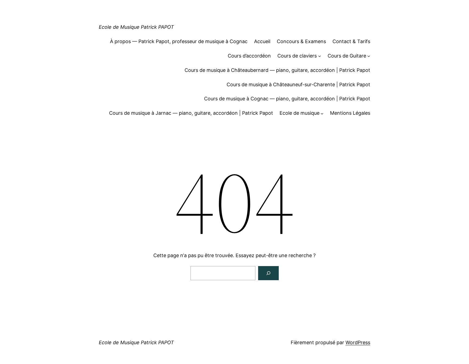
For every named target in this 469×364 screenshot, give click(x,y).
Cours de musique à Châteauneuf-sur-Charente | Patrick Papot (298, 84)
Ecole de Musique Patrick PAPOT (136, 27)
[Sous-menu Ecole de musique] (322, 113)
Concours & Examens (301, 41)
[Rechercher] (268, 273)
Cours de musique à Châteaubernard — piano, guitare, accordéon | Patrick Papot (277, 70)
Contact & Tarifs (351, 41)
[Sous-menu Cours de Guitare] (368, 56)
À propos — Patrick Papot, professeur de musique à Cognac (179, 41)
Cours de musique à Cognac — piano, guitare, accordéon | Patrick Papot (287, 98)
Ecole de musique (299, 113)
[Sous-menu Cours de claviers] (319, 56)
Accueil (262, 41)
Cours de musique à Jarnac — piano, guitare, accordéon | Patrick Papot (191, 113)
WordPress (358, 342)
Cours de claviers (297, 56)
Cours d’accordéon (249, 56)
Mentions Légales (350, 113)
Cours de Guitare (347, 56)
